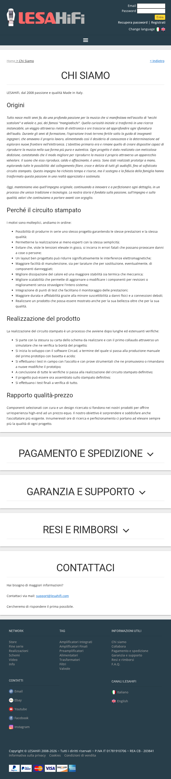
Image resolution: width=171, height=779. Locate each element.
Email (132, 6)
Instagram (22, 727)
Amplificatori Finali (73, 646)
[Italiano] (158, 29)
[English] (163, 29)
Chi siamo (119, 642)
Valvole (64, 668)
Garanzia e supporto (127, 655)
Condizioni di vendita (80, 755)
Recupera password (133, 22)
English (122, 701)
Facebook (21, 718)
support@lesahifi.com (52, 596)
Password (129, 11)
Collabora (119, 646)
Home (11, 61)
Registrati (158, 22)
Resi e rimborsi (123, 660)
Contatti (16, 680)
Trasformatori (69, 660)
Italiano (122, 692)
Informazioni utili (126, 631)
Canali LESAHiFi (124, 681)
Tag (62, 631)
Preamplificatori (71, 651)
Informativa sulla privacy (27, 755)
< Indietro (157, 61)
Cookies (55, 755)
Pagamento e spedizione (130, 651)
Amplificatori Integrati (75, 642)
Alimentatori (68, 655)
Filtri (62, 664)
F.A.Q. (116, 664)
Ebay (18, 700)
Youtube (20, 709)
